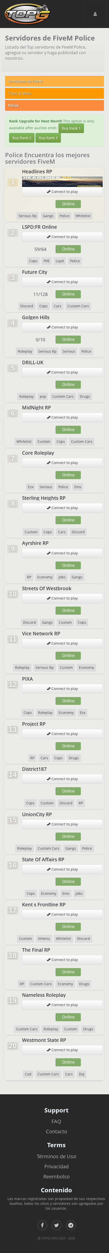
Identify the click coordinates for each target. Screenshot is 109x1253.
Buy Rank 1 (71, 128)
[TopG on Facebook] (42, 1225)
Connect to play (64, 191)
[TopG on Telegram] (70, 1225)
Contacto (56, 1131)
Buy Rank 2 (21, 137)
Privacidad (56, 1166)
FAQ (56, 1121)
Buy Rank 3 (48, 137)
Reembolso (56, 1176)
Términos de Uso (56, 1156)
